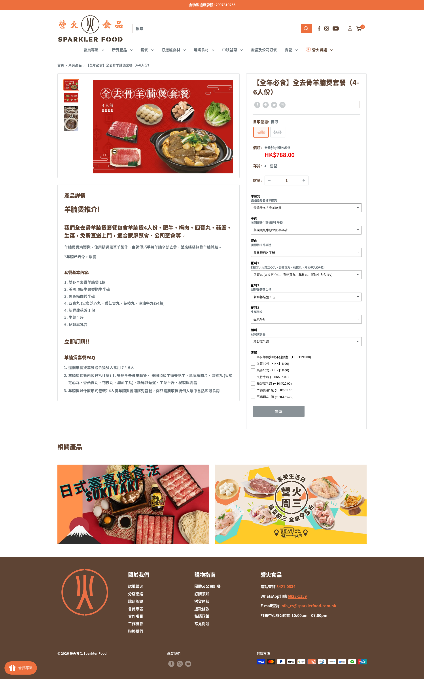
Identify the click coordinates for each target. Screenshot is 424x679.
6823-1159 (297, 596)
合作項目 (135, 616)
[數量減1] (269, 180)
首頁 (60, 65)
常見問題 (201, 623)
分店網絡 (135, 593)
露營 (289, 49)
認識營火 (135, 586)
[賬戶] (350, 28)
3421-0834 (285, 586)
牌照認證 (135, 601)
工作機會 (135, 623)
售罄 (278, 411)
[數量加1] (303, 180)
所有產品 (120, 49)
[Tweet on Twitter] (274, 104)
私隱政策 (201, 616)
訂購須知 (201, 593)
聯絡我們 (135, 631)
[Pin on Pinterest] (266, 104)
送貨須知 (201, 601)
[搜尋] (306, 28)
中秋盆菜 (230, 49)
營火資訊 (319, 49)
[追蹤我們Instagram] (326, 28)
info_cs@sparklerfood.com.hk (308, 605)
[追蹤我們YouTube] (336, 28)
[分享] (257, 104)
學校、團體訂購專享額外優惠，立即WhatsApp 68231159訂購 (212, 4)
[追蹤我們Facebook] (319, 28)
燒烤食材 (202, 49)
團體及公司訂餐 (264, 49)
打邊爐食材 (171, 49)
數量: (257, 180)
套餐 (144, 49)
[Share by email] (282, 104)
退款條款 (201, 608)
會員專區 (91, 49)
